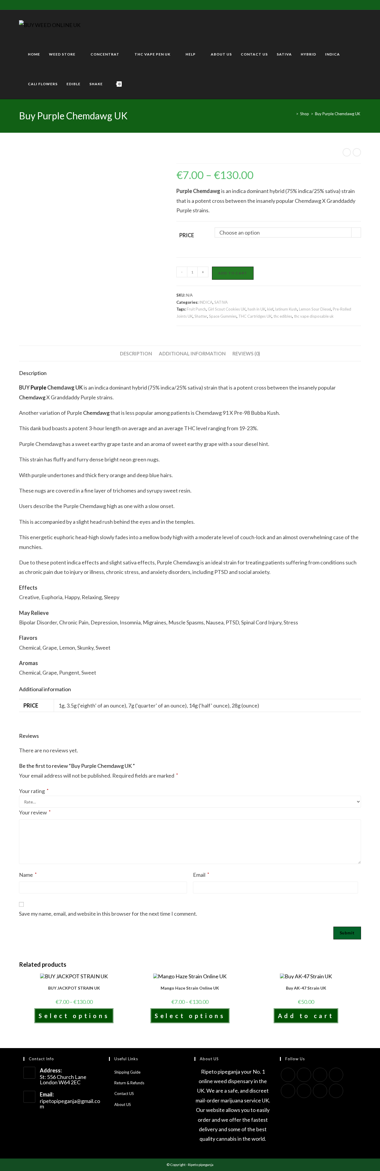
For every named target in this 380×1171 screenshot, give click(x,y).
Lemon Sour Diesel (315, 309)
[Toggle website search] (132, 84)
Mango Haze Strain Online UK (190, 987)
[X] (21, 5)
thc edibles (282, 316)
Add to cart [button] (306, 1015)
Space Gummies (223, 316)
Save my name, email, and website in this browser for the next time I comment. (108, 913)
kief (270, 309)
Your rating (34, 791)
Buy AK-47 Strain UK (306, 987)
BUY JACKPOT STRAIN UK (74, 987)
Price (186, 235)
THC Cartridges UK (255, 316)
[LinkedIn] (336, 1075)
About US (122, 1104)
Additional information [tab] (192, 353)
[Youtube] (54, 5)
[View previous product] (347, 152)
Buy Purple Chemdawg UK (338, 113)
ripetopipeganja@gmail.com (70, 1104)
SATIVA (221, 302)
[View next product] (357, 152)
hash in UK (256, 309)
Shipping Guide (127, 1072)
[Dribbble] (41, 5)
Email (201, 874)
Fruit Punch (196, 309)
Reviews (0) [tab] (246, 353)
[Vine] (61, 5)
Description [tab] (136, 353)
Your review (35, 812)
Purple (38, 387)
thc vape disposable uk (314, 316)
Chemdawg (32, 397)
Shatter (200, 316)
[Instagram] (48, 5)
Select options (74, 1015)
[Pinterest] (34, 5)
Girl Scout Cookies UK (227, 309)
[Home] (292, 113)
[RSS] (68, 5)
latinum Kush (286, 309)
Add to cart (232, 273)
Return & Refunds (129, 1082)
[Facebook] (27, 5)
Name (28, 874)
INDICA (206, 302)
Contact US (124, 1093)
